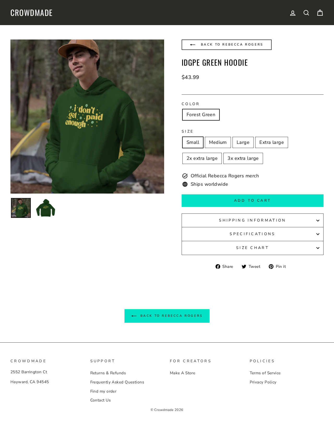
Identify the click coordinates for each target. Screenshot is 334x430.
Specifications (252, 233)
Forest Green (201, 114)
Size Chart (252, 247)
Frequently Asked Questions (117, 382)
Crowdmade (31, 12)
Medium (218, 142)
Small (193, 142)
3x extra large (243, 158)
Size (188, 131)
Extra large (271, 142)
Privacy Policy (263, 382)
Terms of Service (265, 373)
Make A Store (182, 373)
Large (243, 142)
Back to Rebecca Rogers (231, 44)
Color (191, 103)
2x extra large (202, 158)
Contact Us (100, 400)
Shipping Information (252, 220)
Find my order (103, 391)
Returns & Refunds (108, 373)
